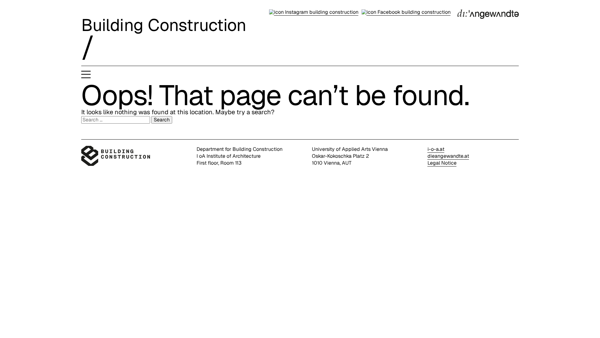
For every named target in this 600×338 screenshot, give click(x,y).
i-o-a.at (436, 149)
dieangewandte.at (448, 156)
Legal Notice (442, 163)
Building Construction (163, 25)
